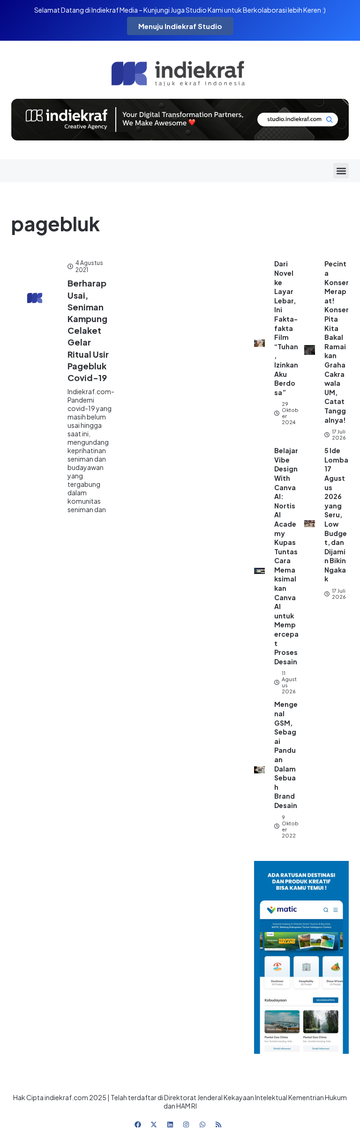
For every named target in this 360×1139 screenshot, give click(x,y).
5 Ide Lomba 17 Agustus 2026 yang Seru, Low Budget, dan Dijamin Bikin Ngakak (336, 514)
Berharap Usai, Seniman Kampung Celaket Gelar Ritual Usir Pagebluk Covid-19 (88, 330)
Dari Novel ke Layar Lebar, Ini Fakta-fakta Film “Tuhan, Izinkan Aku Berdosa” (286, 327)
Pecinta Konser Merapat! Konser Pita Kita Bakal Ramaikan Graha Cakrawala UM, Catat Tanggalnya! (336, 341)
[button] (341, 170)
